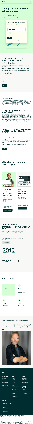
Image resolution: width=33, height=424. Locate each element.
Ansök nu (4, 85)
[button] (30, 2)
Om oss (13, 378)
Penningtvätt (4, 407)
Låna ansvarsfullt (5, 411)
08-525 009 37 (24, 393)
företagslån (18, 141)
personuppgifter (21, 40)
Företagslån (4, 378)
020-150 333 (24, 389)
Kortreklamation (14, 385)
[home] (3, 1)
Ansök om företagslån (7, 210)
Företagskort (4, 379)
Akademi (13, 382)
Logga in (3, 392)
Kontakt (13, 379)
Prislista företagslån (5, 385)
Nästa (10, 37)
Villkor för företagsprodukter (5, 382)
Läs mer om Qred (6, 242)
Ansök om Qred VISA (22, 208)
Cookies (3, 410)
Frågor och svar (4, 386)
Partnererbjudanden (15, 396)
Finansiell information (15, 386)
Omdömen (14, 389)
